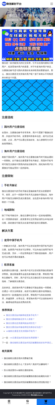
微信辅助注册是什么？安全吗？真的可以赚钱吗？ (26, 364)
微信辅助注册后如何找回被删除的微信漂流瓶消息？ (27, 382)
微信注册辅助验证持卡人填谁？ (20, 319)
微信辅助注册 (13, 20)
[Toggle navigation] (51, 4)
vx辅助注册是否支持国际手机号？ (21, 331)
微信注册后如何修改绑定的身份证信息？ (24, 327)
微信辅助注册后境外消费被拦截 (18, 358)
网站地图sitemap (37, 395)
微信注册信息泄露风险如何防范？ (21, 323)
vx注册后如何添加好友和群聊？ (24, 337)
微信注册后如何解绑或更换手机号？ (22, 315)
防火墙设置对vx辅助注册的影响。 (19, 370)
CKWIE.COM (25, 395)
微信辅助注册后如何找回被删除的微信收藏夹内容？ (27, 376)
